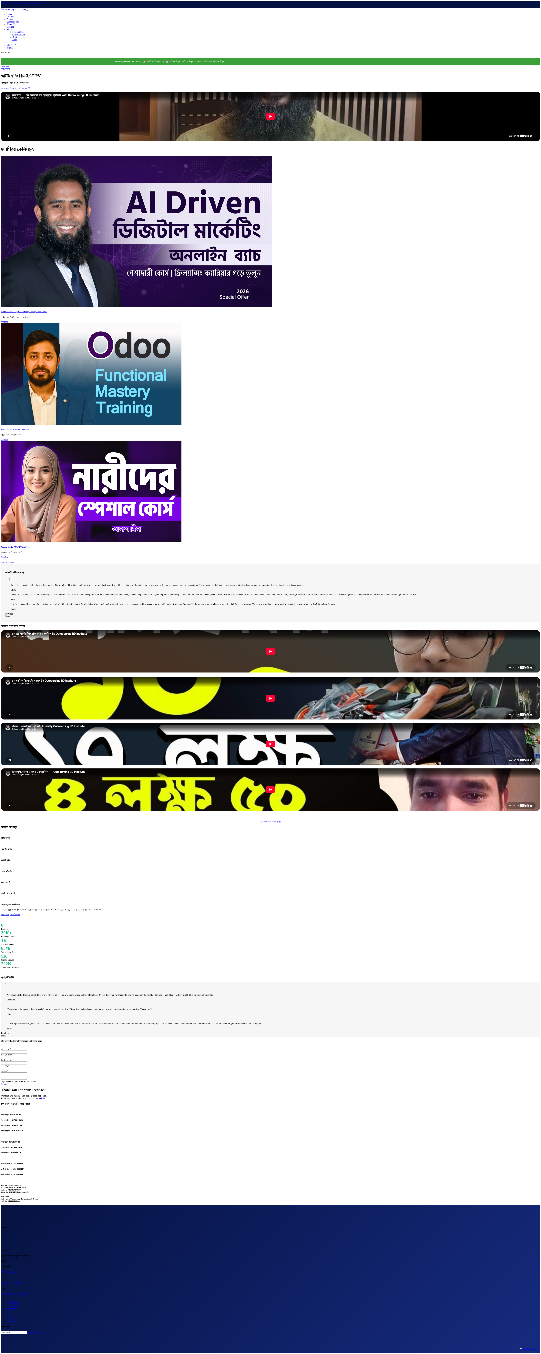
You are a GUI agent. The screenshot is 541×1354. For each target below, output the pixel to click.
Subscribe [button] (32, 1332)
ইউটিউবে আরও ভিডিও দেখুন (270, 822)
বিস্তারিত (4, 322)
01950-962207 (21, 1294)
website (42, 1098)
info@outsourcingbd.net (12, 1283)
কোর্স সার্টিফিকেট (12, 1319)
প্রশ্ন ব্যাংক (11, 1321)
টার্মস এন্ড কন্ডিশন (13, 1304)
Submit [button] (4, 1084)
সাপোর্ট (9, 1313)
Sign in (10, 47)
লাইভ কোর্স (5, 66)
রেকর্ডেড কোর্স (15, 914)
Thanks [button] (40, 1332)
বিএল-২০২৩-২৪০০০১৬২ (10, 1272)
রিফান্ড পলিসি (11, 1309)
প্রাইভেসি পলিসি (13, 1306)
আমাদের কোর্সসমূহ (7, 88)
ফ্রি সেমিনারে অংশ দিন (23, 88)
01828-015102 (7, 1294)
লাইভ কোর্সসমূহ (12, 1301)
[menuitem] (9, 14)
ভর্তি (8, 1299)
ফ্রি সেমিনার (5, 69)
